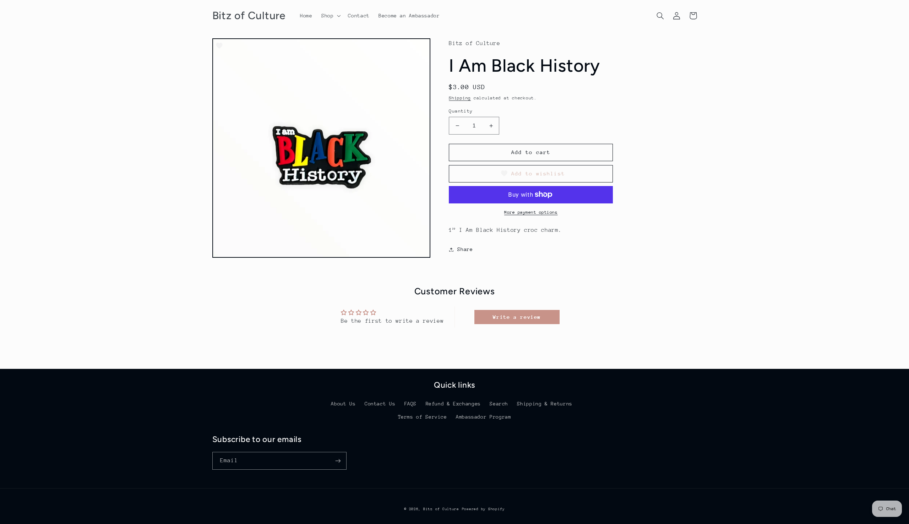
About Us (343, 403)
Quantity (461, 111)
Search (499, 403)
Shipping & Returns (544, 403)
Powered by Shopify (483, 509)
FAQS (410, 403)
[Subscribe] (338, 460)
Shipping (460, 97)
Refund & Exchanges (453, 403)
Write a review (517, 317)
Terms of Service (422, 417)
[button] (330, 15)
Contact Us (380, 403)
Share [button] (465, 249)
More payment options (531, 212)
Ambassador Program (483, 417)
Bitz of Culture (441, 509)
